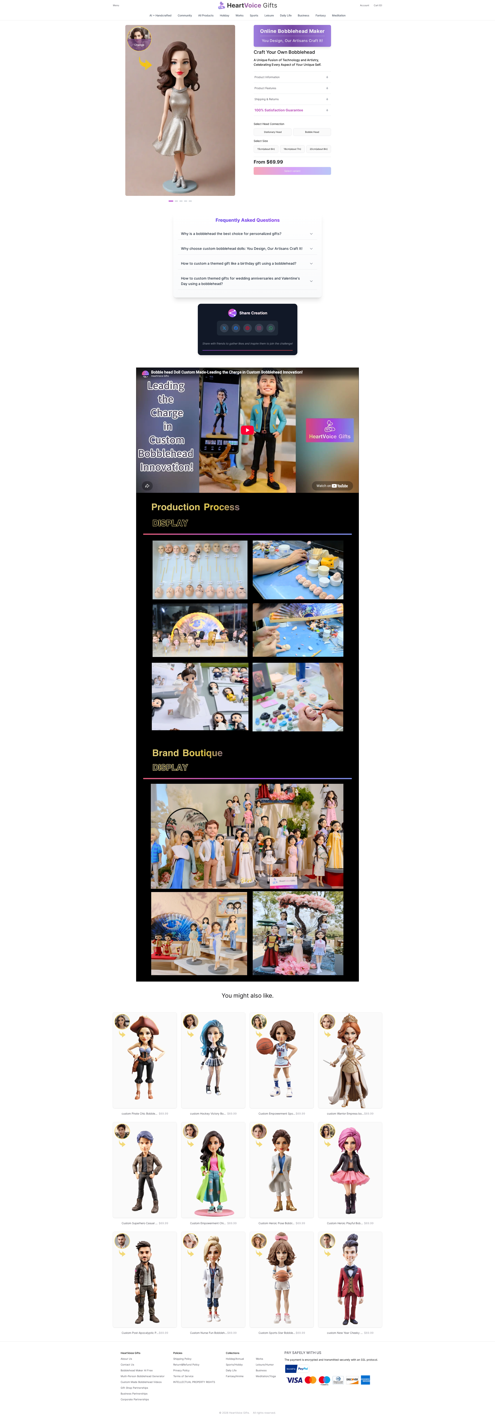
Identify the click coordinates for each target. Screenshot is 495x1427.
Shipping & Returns (266, 99)
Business (303, 15)
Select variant (292, 170)
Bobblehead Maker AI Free (137, 1370)
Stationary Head (273, 132)
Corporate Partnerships (135, 1399)
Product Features (265, 88)
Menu (116, 5)
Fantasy (321, 15)
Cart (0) (378, 5)
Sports (254, 15)
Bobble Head (312, 132)
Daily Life (286, 15)
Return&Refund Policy (186, 1364)
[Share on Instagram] (259, 328)
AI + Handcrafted (160, 15)
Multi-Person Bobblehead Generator (143, 1376)
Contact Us (127, 1364)
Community (185, 15)
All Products (206, 15)
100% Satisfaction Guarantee (278, 110)
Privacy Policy (181, 1370)
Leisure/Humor (265, 1364)
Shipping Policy (182, 1358)
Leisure (269, 15)
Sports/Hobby (234, 1364)
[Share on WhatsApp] (270, 328)
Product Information (267, 77)
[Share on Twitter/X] (224, 328)
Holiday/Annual (235, 1358)
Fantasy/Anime (235, 1376)
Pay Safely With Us (302, 1353)
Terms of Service (183, 1376)
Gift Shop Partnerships (134, 1387)
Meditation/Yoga (266, 1376)
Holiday (224, 15)
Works (240, 15)
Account (364, 5)
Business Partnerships (134, 1393)
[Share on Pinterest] (247, 328)
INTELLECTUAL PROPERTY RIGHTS (194, 1381)
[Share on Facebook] (236, 328)
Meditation (339, 15)
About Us (126, 1358)
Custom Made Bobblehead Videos (141, 1381)
